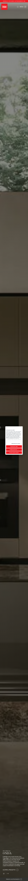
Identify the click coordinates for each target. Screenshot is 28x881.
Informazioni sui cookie (16, 443)
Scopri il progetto (9, 870)
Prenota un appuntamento (13, 879)
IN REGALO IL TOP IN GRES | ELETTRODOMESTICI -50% (14, 1)
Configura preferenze (13, 449)
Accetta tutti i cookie (14, 446)
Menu (21, 7)
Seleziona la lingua (18, 6)
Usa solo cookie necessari (14, 452)
